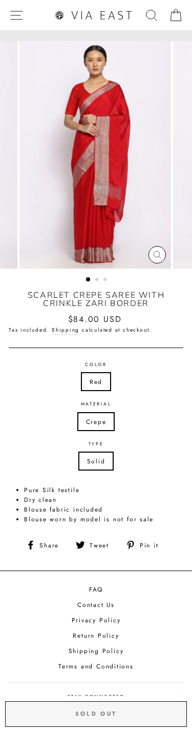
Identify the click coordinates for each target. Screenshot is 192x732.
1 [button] (88, 279)
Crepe (96, 421)
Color (95, 364)
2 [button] (97, 280)
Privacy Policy (96, 620)
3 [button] (106, 280)
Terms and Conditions (96, 666)
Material (96, 403)
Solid (96, 461)
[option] (96, 155)
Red (96, 381)
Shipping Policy (96, 650)
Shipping (65, 330)
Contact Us (96, 604)
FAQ (96, 589)
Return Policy (96, 635)
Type (96, 443)
